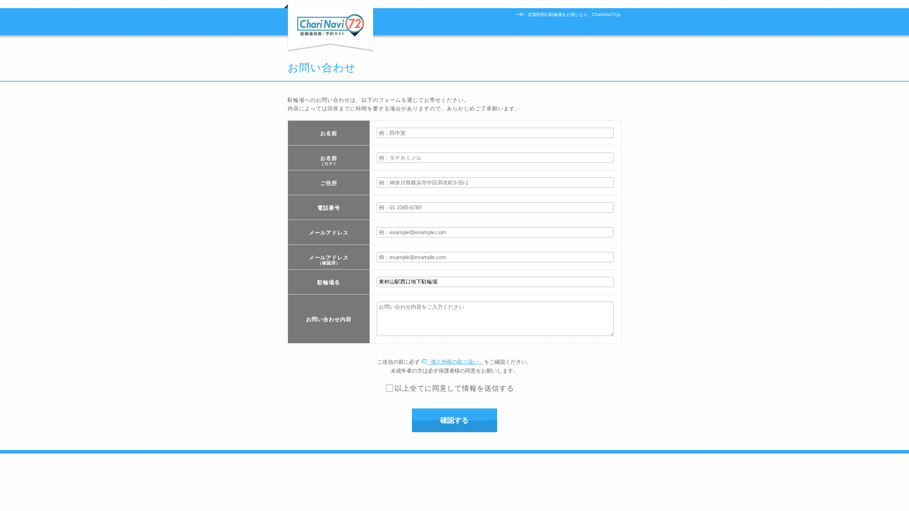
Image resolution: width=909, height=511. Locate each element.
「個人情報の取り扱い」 (454, 362)
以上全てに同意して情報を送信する (454, 388)
